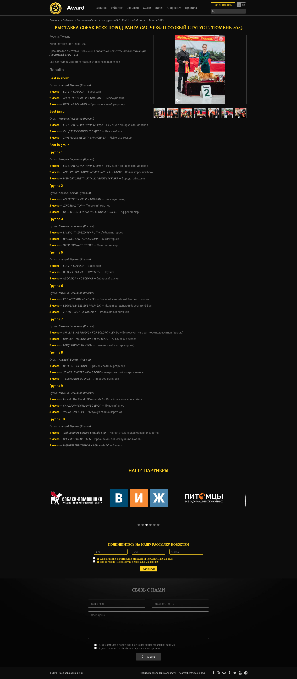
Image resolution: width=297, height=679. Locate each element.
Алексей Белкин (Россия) (75, 85)
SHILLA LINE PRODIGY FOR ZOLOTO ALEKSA (91, 332)
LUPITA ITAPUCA (73, 91)
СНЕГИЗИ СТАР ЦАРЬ (77, 439)
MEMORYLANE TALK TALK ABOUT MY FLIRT (90, 178)
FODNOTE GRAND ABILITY (79, 299)
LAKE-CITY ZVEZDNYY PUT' (80, 232)
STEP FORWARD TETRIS (78, 245)
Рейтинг (117, 7)
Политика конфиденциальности (158, 673)
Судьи (147, 7)
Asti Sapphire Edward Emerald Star (84, 432)
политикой (123, 558)
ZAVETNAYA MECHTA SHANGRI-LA (84, 137)
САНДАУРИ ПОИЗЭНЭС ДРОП (82, 131)
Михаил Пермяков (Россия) (76, 118)
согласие (110, 561)
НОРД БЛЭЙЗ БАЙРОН (77, 345)
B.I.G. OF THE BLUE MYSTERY (81, 272)
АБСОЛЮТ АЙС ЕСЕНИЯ (78, 278)
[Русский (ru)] (239, 4)
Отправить (149, 656)
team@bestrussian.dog (192, 673)
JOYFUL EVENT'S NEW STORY (82, 372)
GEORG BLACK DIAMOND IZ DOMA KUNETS (90, 212)
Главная (101, 7)
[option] (200, 69)
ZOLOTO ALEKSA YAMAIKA (79, 312)
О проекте (174, 7)
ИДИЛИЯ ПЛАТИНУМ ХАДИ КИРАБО (86, 445)
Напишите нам (222, 5)
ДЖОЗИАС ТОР (72, 205)
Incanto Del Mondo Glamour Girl (83, 399)
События (133, 7)
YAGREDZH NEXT (73, 412)
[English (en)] (243, 4)
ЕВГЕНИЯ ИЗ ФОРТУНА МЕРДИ (83, 125)
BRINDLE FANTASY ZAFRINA (80, 239)
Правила (191, 7)
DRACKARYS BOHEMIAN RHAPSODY (85, 339)
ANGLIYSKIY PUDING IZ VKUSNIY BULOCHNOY (92, 172)
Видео (159, 7)
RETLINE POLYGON (75, 104)
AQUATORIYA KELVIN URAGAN (82, 98)
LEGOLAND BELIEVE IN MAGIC (82, 305)
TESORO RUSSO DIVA (77, 378)
